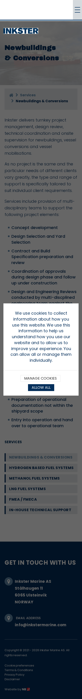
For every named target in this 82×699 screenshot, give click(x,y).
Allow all (41, 387)
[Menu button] (77, 10)
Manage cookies (40, 378)
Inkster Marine (38, 30)
